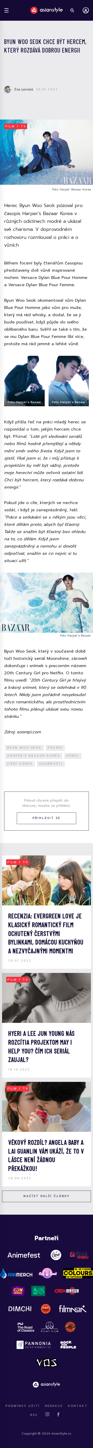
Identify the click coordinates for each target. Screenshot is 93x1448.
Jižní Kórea (20, 764)
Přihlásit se (46, 818)
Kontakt (78, 1406)
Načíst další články (47, 1196)
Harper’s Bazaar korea (33, 755)
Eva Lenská (23, 89)
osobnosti (51, 764)
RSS (33, 1415)
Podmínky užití (22, 1406)
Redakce (54, 1406)
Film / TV (15, 126)
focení (55, 747)
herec (72, 755)
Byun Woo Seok (24, 747)
